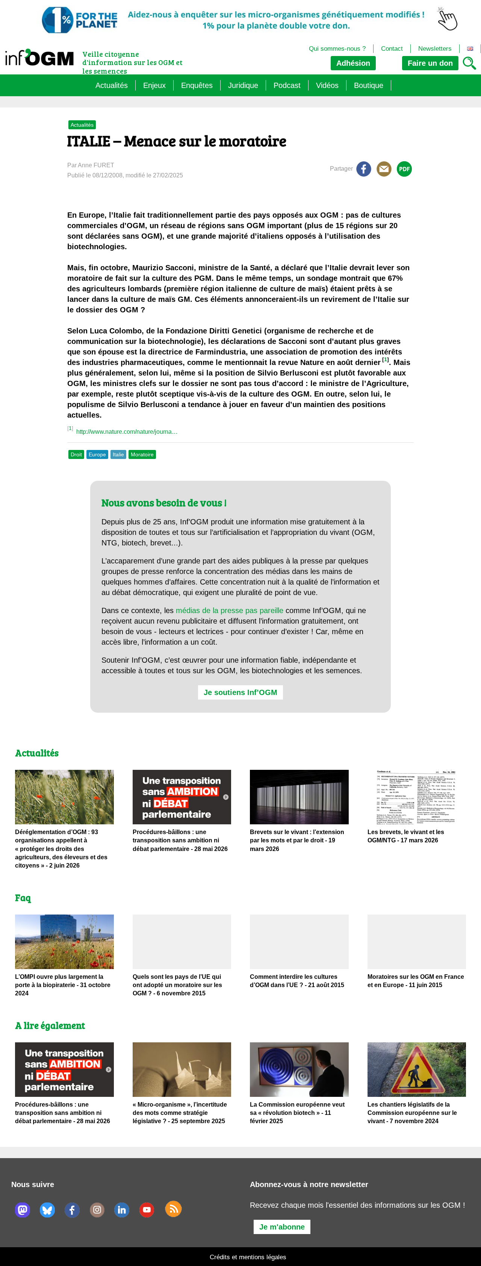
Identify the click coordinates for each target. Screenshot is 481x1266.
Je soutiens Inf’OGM (240, 692)
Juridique (243, 85)
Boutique (368, 85)
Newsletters (435, 48)
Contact (392, 48)
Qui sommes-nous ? (337, 48)
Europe (97, 454)
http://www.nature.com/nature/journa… (127, 432)
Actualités (111, 85)
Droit (76, 454)
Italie (118, 454)
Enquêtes (197, 85)
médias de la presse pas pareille (229, 610)
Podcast (287, 85)
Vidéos (327, 85)
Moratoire (142, 454)
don (430, 63)
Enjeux (154, 85)
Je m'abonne (282, 1227)
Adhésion (353, 63)
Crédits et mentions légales (248, 1257)
